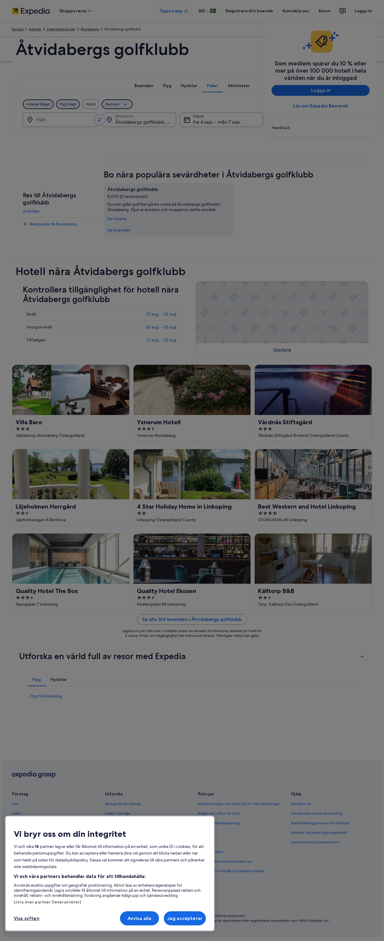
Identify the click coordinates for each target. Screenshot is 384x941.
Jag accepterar (184, 918)
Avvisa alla (140, 918)
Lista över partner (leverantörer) (47, 902)
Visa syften (26, 918)
